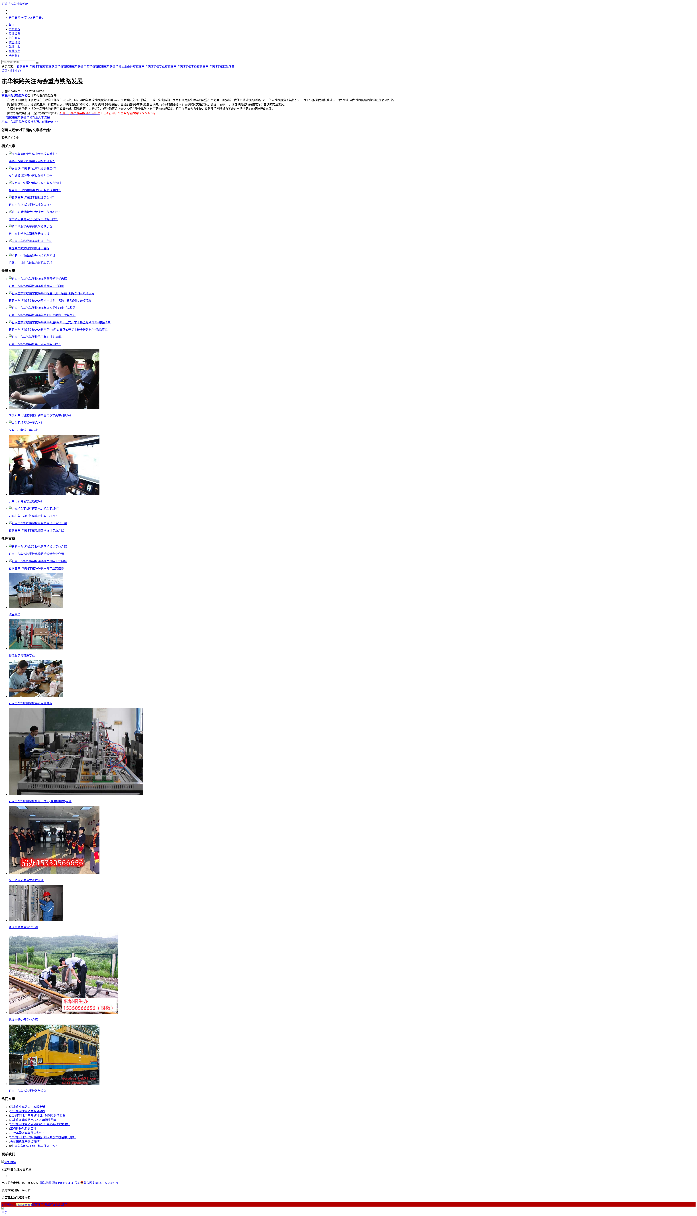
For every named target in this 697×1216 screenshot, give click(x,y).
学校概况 (14, 29)
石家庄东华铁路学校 (30, 66)
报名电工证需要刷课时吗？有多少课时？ (35, 190)
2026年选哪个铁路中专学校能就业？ (32, 161)
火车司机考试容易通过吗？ (26, 501)
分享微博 (14, 17)
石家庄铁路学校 (53, 66)
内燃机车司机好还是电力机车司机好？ (33, 516)
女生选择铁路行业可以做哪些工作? (31, 175)
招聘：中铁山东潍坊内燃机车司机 (30, 262)
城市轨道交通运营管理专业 (26, 880)
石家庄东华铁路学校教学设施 (27, 1090)
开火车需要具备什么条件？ (27, 1133)
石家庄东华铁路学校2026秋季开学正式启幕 (36, 286)
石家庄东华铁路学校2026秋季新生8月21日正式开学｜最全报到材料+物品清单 (58, 329)
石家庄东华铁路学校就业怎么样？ (30, 204)
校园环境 (14, 42)
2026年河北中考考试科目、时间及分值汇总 (37, 1115)
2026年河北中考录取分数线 (27, 1111)
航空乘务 (14, 614)
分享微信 (38, 17)
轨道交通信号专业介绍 (23, 1019)
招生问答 (14, 38)
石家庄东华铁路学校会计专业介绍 (30, 703)
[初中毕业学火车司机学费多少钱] (30, 226)
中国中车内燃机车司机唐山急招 (29, 248)
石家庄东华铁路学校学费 (181, 66)
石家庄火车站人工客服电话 (27, 1106)
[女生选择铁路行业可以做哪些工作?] (32, 168)
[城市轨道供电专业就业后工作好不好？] (35, 212)
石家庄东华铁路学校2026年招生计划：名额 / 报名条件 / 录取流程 (50, 300)
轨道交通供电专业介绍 (23, 927)
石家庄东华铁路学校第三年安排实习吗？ (35, 344)
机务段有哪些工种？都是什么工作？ (35, 1146)
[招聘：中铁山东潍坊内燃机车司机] (32, 255)
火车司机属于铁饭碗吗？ (26, 1141)
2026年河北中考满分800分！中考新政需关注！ (40, 1124)
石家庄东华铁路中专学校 (79, 66)
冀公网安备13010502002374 (100, 1182)
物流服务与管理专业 (22, 655)
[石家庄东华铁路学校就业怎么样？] (32, 197)
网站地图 (46, 1182)
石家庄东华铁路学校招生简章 (216, 66)
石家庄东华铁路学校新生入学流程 (25, 117)
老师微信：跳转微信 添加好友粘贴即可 (34, 1204)
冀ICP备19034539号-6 (66, 1182)
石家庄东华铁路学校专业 (149, 66)
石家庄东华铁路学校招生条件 (114, 66)
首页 (12, 24)
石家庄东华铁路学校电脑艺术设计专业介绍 (36, 530)
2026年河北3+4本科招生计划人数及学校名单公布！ (43, 1137)
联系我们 (14, 55)
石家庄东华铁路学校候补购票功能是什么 (29, 121)
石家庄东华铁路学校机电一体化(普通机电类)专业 (40, 801)
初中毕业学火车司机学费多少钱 (29, 233)
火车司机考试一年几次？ (25, 430)
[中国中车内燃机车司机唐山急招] (30, 241)
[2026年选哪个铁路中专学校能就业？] (33, 154)
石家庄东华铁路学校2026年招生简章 (33, 1119)
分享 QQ (26, 17)
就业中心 (14, 46)
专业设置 (14, 33)
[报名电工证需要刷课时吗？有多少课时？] (36, 183)
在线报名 (14, 51)
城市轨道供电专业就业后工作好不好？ (33, 219)
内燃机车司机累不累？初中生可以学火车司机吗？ (41, 415)
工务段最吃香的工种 (23, 1128)
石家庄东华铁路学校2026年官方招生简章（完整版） (42, 315)
